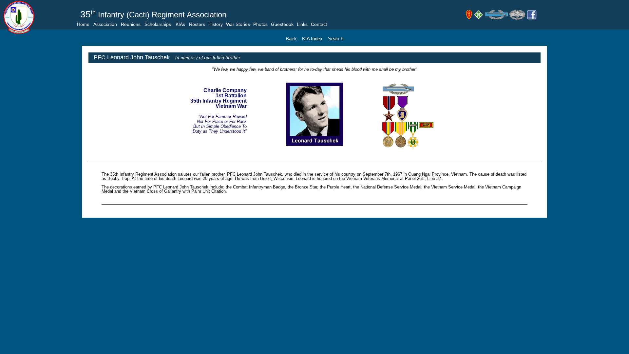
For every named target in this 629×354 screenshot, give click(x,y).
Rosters (197, 24)
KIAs (180, 24)
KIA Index (312, 38)
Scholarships (157, 24)
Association (105, 24)
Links (302, 24)
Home (83, 24)
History (215, 24)
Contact (319, 24)
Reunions (131, 24)
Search (335, 38)
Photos (260, 24)
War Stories (238, 24)
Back (291, 38)
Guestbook (282, 24)
